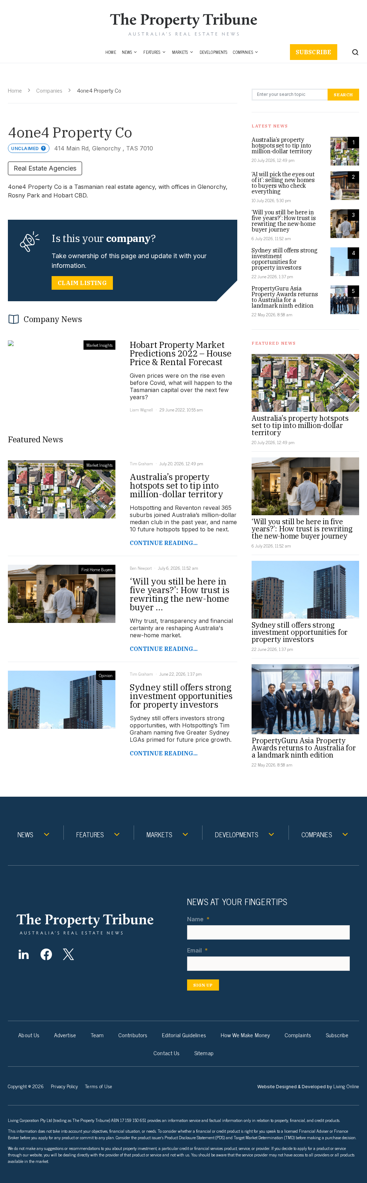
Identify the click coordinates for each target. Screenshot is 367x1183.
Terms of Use (98, 1086)
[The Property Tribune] (95, 924)
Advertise (65, 1034)
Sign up (203, 985)
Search (343, 94)
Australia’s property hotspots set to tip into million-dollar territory (282, 145)
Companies (243, 52)
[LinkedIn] (23, 954)
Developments (214, 52)
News (127, 52)
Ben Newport (141, 568)
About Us (28, 1034)
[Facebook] (46, 954)
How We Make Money (245, 1034)
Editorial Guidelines (184, 1034)
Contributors (132, 1034)
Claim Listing (82, 283)
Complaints (298, 1034)
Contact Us (166, 1052)
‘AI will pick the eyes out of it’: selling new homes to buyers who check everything (283, 183)
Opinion (106, 675)
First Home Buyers (97, 569)
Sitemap (204, 1052)
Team (97, 1034)
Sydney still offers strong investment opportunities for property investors (285, 259)
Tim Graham (141, 463)
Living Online (346, 1086)
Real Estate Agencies (45, 168)
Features (151, 52)
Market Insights (99, 345)
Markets (180, 52)
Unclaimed (25, 148)
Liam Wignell (141, 409)
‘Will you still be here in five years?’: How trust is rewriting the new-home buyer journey (284, 221)
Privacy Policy (64, 1086)
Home (110, 52)
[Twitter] (68, 954)
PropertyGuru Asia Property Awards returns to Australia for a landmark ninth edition (285, 297)
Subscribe (314, 52)
